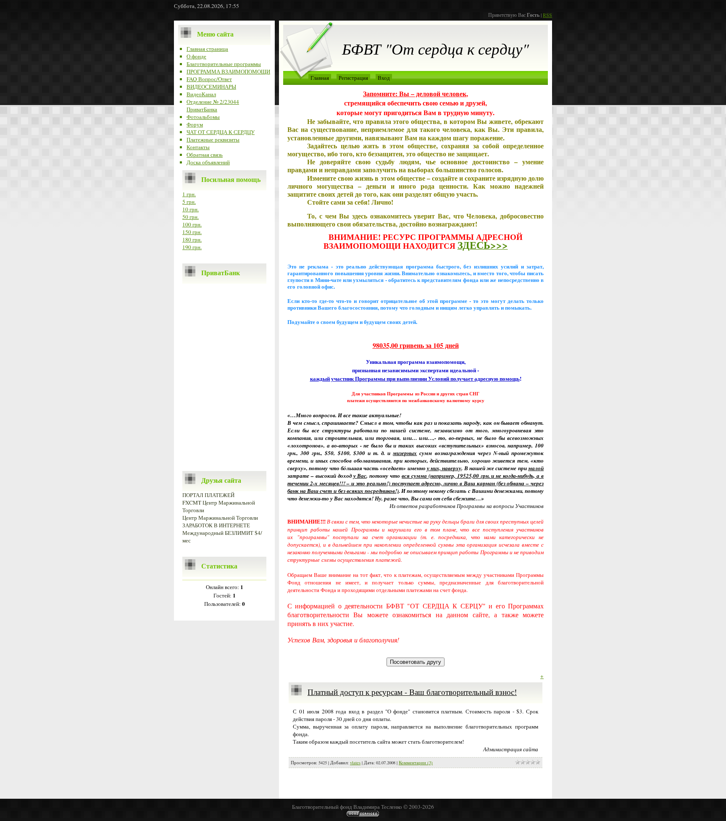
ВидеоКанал (201, 94)
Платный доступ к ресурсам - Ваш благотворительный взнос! (412, 692)
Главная (319, 78)
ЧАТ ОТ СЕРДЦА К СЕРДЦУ (221, 132)
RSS (547, 14)
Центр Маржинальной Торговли (220, 517)
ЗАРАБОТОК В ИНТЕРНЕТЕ (216, 525)
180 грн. (192, 239)
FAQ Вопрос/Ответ (209, 79)
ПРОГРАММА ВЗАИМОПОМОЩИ (228, 71)
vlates (355, 763)
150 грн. (192, 232)
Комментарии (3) (416, 763)
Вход (384, 78)
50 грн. (190, 217)
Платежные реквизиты (213, 139)
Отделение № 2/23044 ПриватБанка (213, 105)
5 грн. (189, 201)
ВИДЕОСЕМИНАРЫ (211, 86)
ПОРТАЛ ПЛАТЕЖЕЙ (208, 495)
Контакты (198, 147)
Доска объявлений (208, 162)
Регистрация (353, 78)
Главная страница (207, 49)
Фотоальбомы (203, 117)
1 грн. (189, 194)
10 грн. (190, 209)
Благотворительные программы (224, 64)
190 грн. (192, 247)
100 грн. (192, 224)
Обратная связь (205, 154)
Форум (195, 124)
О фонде (196, 56)
